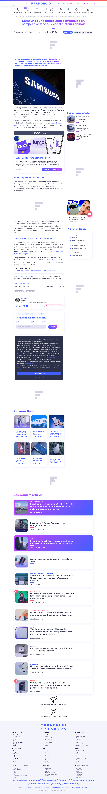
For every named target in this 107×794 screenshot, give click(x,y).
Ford (14, 755)
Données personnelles (74, 787)
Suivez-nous (68, 32)
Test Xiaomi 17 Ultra (78, 780)
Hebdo (35, 322)
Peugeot (15, 758)
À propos (37, 787)
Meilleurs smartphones (78, 240)
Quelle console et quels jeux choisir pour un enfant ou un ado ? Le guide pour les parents (51, 613)
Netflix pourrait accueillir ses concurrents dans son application (83, 136)
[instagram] (24, 306)
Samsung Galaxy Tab (51, 774)
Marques (19, 291)
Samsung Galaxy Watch (20, 775)
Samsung (31, 291)
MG (14, 757)
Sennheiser (79, 760)
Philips (46, 755)
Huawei (15, 738)
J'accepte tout (40, 373)
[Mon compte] (27, 3)
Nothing (78, 757)
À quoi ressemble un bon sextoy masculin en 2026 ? (51, 560)
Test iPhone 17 (64, 780)
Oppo (14, 741)
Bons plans (78, 3)
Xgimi (46, 761)
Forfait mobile (89, 3)
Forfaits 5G (75, 237)
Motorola (15, 739)
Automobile (16, 748)
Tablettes (46, 766)
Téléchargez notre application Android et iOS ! (31, 276)
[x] (16, 306)
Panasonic (48, 754)
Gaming (46, 732)
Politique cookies (25, 370)
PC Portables (80, 732)
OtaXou (24, 298)
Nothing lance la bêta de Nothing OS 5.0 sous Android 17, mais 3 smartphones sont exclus (51, 667)
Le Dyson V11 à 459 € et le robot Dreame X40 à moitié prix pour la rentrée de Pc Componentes (22, 434)
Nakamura (79, 774)
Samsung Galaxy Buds (82, 758)
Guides (69, 3)
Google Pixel (16, 736)
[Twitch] (58, 729)
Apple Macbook (80, 736)
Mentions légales (25, 787)
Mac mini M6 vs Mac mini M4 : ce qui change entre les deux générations (51, 649)
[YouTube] (55, 729)
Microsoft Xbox (49, 739)
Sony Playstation (49, 744)
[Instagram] (45, 729)
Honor (78, 741)
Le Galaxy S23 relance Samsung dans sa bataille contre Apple (21, 461)
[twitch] (20, 306)
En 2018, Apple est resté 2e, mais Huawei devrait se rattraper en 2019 (39, 461)
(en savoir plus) (51, 357)
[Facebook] (48, 729)
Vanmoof (78, 777)
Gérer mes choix (39, 377)
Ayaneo (47, 736)
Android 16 (91, 780)
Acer (77, 735)
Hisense (47, 751)
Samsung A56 (76, 235)
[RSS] (51, 729)
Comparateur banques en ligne (39, 783)
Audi (14, 751)
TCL (46, 760)
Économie (29, 16)
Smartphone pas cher (78, 245)
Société (22, 16)
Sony (46, 758)
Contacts (45, 787)
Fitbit (14, 771)
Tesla (14, 761)
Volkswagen (16, 763)
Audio (77, 748)
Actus (57, 3)
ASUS (46, 735)
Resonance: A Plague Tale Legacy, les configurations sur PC (47, 524)
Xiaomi (15, 745)
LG (45, 752)
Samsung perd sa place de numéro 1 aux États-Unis (35, 271)
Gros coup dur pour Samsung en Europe (55, 461)
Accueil (16, 16)
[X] (41, 729)
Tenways (78, 775)
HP (77, 742)
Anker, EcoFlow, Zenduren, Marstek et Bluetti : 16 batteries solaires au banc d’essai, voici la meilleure (52, 578)
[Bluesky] (65, 729)
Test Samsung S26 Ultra (70, 783)
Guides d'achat (35, 521)
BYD (14, 752)
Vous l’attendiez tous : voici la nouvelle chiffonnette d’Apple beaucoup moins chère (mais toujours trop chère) (51, 631)
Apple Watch (17, 769)
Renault (15, 760)
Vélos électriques (81, 766)
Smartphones (17, 732)
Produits (33, 664)
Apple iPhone (17, 735)
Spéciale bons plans (50, 322)
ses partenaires (29, 363)
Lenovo (78, 739)
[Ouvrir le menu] (14, 3)
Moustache (79, 772)
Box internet (75, 252)
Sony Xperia (16, 744)
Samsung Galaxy (18, 742)
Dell (77, 738)
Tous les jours (22, 322)
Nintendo (47, 741)
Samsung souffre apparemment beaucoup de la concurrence (56, 434)
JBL (77, 755)
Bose (77, 752)
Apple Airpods (80, 751)
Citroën (15, 754)
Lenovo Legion (49, 738)
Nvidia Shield (48, 742)
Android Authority (25, 286)
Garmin (15, 772)
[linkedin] (27, 306)
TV (44, 748)
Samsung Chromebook (83, 745)
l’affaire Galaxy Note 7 (54, 260)
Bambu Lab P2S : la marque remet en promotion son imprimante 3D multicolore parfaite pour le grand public (50, 685)
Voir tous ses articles (53, 306)
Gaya (77, 771)
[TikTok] (62, 729)
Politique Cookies (57, 787)
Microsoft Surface (81, 744)
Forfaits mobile (76, 243)
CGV (86, 787)
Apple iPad (48, 768)
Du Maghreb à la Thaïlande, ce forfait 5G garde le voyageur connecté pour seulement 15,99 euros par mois (52, 596)
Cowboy (78, 768)
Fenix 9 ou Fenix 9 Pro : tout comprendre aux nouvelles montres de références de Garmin (51, 542)
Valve (46, 745)
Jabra (77, 754)
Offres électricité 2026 (78, 255)
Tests (63, 3)
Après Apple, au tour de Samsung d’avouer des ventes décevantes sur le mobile (38, 434)
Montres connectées (20, 766)
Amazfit (15, 768)
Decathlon (79, 769)
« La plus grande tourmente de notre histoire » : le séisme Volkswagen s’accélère (83, 128)
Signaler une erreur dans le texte (25, 283)
